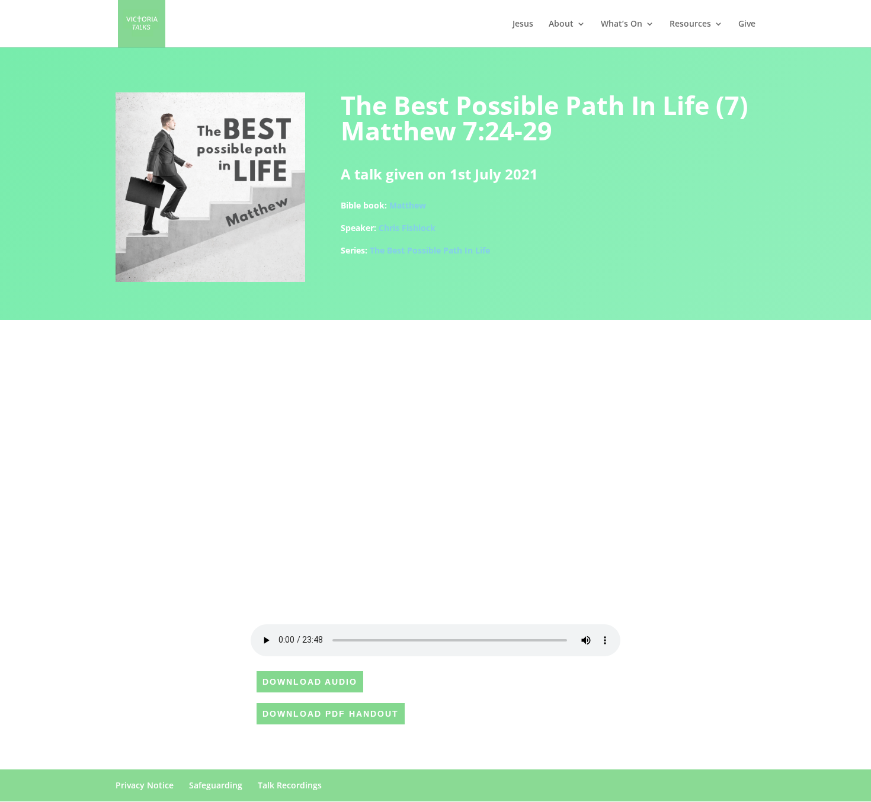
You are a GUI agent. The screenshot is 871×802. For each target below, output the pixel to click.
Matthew (407, 205)
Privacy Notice (145, 785)
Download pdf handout (330, 713)
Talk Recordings (290, 785)
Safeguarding (215, 785)
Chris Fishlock (407, 227)
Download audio (309, 681)
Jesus (523, 24)
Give (746, 24)
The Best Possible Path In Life (430, 250)
